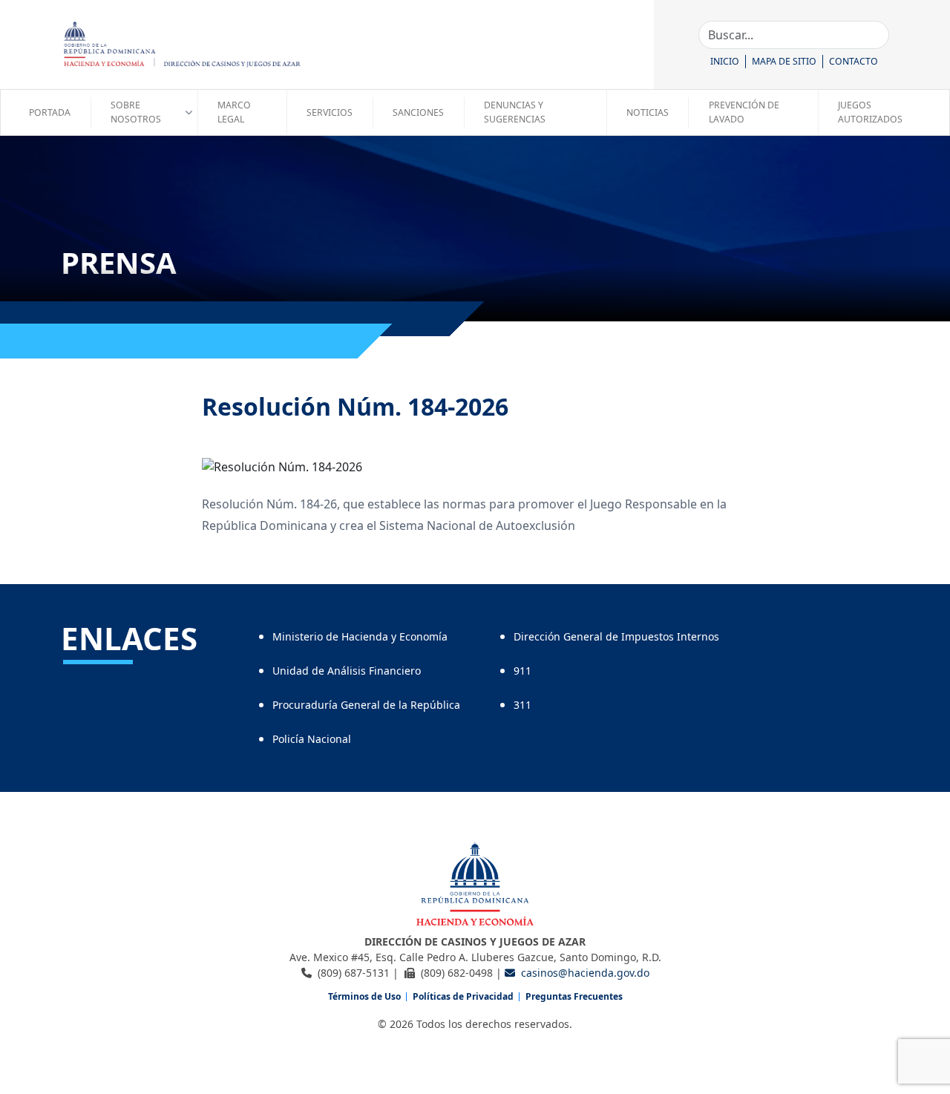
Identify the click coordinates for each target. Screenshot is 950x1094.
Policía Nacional (311, 739)
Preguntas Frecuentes (574, 996)
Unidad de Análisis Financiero (346, 671)
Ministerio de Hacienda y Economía (360, 636)
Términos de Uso (364, 996)
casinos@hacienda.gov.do (585, 973)
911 (522, 671)
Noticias (647, 112)
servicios (330, 112)
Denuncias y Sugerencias (515, 112)
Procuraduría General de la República (366, 705)
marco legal (234, 112)
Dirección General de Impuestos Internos (616, 636)
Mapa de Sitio (784, 61)
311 (522, 705)
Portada (50, 112)
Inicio (724, 61)
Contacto (853, 61)
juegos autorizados (870, 112)
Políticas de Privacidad (463, 996)
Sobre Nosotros (136, 112)
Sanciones (418, 112)
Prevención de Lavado (744, 112)
